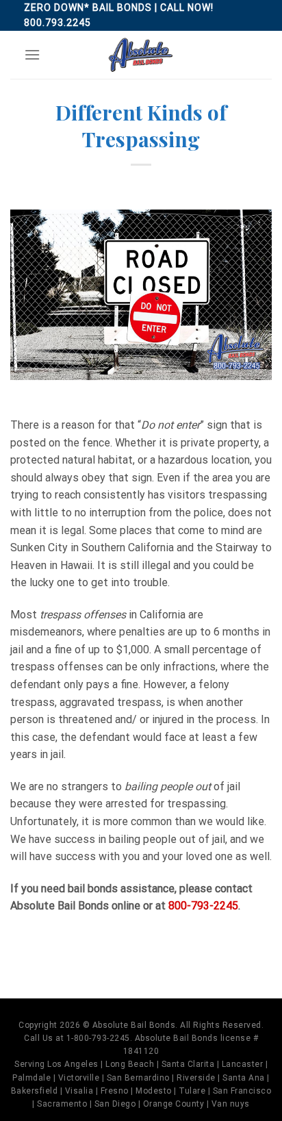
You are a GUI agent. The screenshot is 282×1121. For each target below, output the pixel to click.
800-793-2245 (203, 905)
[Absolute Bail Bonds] (141, 55)
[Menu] (32, 54)
